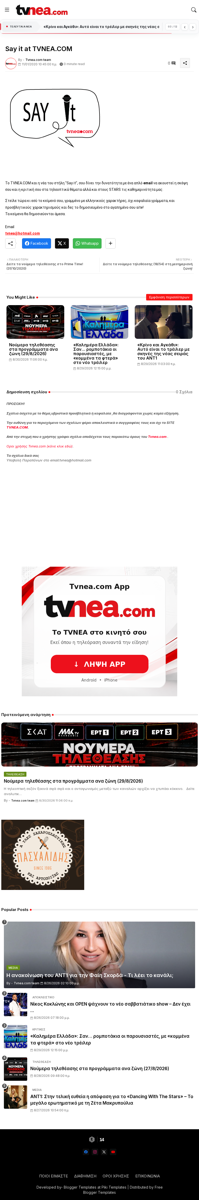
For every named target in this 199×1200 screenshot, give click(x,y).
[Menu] (7, 10)
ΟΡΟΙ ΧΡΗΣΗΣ (116, 1176)
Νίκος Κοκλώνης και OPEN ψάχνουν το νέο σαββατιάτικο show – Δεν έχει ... (110, 1007)
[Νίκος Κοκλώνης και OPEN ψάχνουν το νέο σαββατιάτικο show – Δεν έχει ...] (15, 1004)
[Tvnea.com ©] (41, 10)
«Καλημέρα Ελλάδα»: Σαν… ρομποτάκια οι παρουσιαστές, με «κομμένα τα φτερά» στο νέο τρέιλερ (95, 354)
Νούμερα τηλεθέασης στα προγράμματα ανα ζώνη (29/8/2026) (33, 349)
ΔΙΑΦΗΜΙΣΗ (85, 1176)
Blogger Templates (80, 1187)
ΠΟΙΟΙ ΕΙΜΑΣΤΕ (53, 1176)
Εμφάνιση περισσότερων (169, 297)
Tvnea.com (157, 436)
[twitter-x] (104, 1152)
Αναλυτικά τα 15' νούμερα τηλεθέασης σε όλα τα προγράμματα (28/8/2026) (101, 27)
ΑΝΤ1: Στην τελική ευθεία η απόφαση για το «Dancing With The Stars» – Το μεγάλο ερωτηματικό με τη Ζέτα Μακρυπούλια (111, 1100)
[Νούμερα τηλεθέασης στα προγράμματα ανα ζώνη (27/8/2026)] (15, 1069)
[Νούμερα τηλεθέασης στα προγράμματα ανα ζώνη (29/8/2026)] (99, 744)
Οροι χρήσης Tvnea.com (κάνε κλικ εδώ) (39, 446)
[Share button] (110, 243)
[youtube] (113, 1152)
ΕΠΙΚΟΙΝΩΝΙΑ (147, 1176)
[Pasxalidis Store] (42, 888)
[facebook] (86, 1152)
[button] (194, 10)
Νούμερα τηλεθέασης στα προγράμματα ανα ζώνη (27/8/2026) (99, 1068)
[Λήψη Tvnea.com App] (99, 631)
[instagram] (95, 1152)
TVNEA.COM (17, 427)
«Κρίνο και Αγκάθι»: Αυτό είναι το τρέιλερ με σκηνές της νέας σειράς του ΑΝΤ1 (163, 351)
